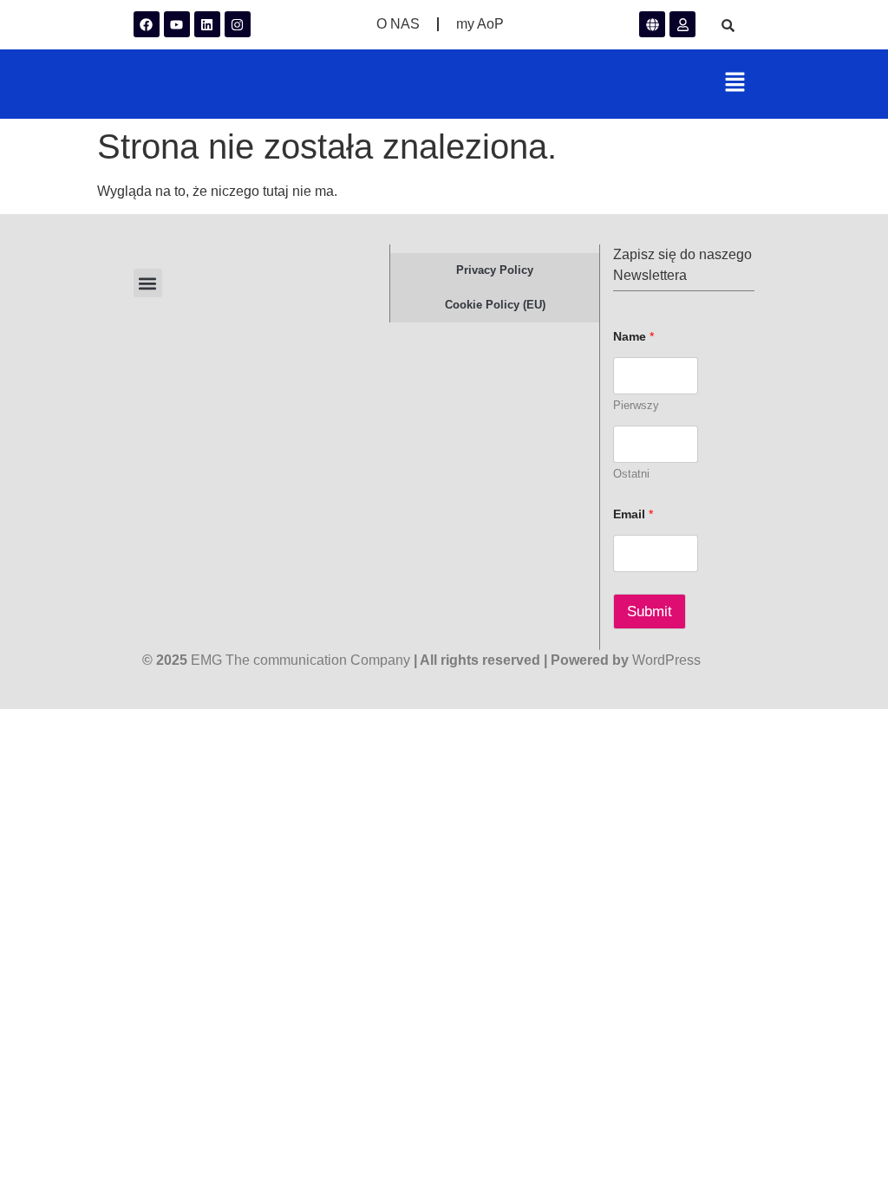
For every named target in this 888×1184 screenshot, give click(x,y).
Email (633, 514)
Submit (649, 611)
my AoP (480, 23)
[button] (735, 83)
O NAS (398, 23)
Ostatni (631, 473)
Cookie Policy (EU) (495, 304)
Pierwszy (636, 405)
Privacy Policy (494, 269)
